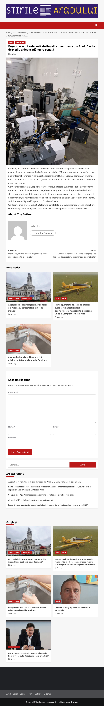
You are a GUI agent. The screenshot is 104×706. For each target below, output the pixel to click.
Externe (47, 693)
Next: (74, 253)
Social (22, 693)
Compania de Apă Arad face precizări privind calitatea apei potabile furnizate (27, 359)
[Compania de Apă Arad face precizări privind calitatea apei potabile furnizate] (28, 339)
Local (11, 43)
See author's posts (43, 233)
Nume (11, 426)
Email (56, 426)
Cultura (38, 693)
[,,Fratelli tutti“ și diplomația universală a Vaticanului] (75, 589)
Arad (11, 298)
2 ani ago (13, 54)
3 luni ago (13, 314)
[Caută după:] (39, 465)
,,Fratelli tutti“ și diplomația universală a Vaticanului (30, 500)
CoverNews (60, 702)
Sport (30, 693)
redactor (35, 226)
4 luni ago (60, 317)
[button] (8, 25)
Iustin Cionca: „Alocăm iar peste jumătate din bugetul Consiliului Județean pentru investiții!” (48, 505)
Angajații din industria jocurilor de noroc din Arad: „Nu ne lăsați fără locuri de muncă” (27, 307)
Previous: (28, 253)
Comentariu (14, 392)
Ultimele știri (20, 43)
